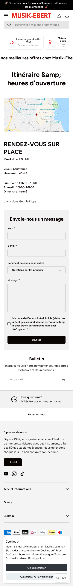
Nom (10, 228)
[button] (67, 15)
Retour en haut (36, 414)
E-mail (11, 245)
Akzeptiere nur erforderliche (36, 576)
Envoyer (36, 339)
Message (12, 280)
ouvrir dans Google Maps (20, 201)
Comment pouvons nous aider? (25, 262)
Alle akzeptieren (36, 567)
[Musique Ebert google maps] (36, 98)
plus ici (13, 462)
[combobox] (36, 25)
